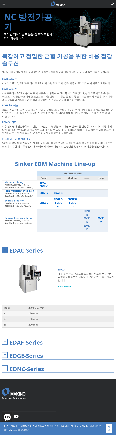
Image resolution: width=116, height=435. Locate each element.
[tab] (58, 250)
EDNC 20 (86, 227)
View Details (65, 286)
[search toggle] (112, 4)
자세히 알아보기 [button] (21, 430)
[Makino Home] (13, 392)
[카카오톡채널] (7, 417)
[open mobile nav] (4, 4)
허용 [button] (109, 428)
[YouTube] (16, 416)
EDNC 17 (86, 220)
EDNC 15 (86, 212)
